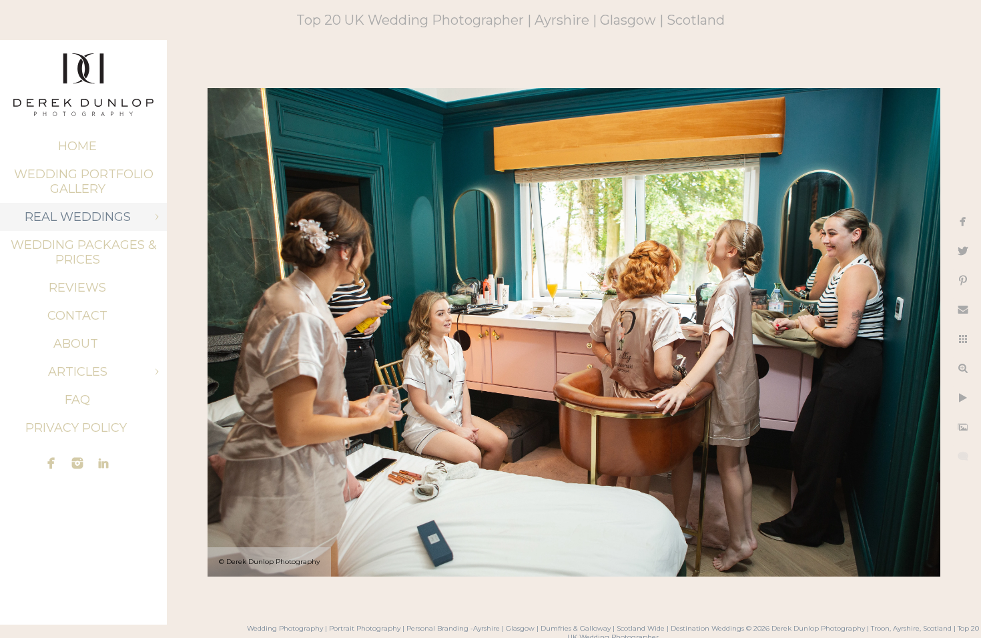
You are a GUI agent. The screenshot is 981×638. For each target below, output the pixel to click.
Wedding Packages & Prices (84, 252)
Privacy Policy (77, 427)
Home (77, 146)
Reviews (77, 287)
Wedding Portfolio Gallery (83, 181)
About (77, 343)
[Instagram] (77, 463)
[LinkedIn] (103, 463)
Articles (77, 371)
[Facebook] (51, 463)
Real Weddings (78, 217)
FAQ (77, 399)
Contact (77, 315)
